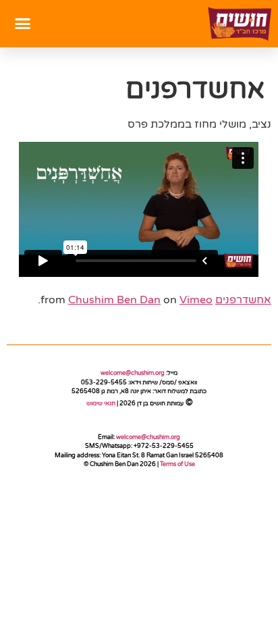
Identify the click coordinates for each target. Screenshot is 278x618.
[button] (23, 23)
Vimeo (196, 300)
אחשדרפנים (243, 300)
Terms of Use (177, 464)
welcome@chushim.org (133, 373)
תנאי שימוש (100, 403)
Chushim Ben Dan (114, 300)
